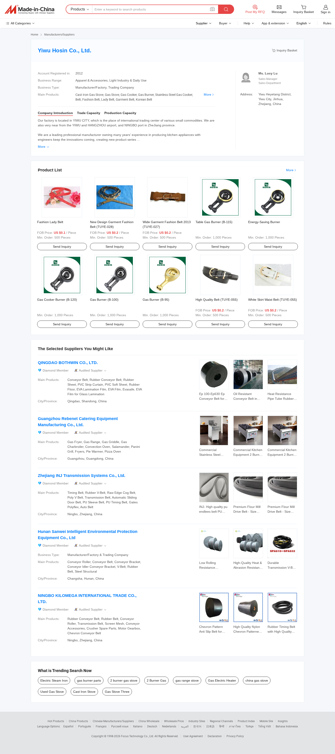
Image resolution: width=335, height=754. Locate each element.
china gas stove (256, 680)
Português (84, 726)
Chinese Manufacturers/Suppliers (113, 721)
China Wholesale (149, 721)
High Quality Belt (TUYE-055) (217, 299)
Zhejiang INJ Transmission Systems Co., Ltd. (81, 475)
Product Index (246, 721)
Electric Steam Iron (54, 680)
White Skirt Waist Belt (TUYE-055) (272, 299)
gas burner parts (89, 680)
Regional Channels (221, 721)
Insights (283, 721)
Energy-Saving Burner (264, 222)
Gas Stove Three (117, 691)
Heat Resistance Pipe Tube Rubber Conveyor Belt (281, 398)
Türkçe (249, 726)
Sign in (325, 12)
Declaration (215, 736)
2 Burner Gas (156, 680)
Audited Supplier (93, 370)
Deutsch (152, 726)
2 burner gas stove (123, 680)
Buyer (223, 23)
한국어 (197, 726)
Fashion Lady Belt (50, 222)
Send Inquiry (62, 246)
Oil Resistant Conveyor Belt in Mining (245, 398)
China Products (78, 721)
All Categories (21, 23)
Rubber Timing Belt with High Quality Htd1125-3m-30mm (282, 631)
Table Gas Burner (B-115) (214, 222)
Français (101, 726)
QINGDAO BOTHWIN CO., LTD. (68, 362)
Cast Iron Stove (84, 691)
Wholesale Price (174, 721)
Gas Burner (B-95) (156, 299)
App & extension (273, 23)
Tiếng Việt (264, 726)
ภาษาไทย (235, 726)
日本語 (210, 726)
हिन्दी (221, 726)
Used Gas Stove (52, 691)
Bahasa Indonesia (287, 726)
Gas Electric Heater (222, 680)
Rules (327, 23)
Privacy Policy (235, 736)
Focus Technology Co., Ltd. (138, 736)
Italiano (137, 726)
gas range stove (187, 680)
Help (247, 23)
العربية (184, 726)
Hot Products (56, 721)
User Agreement (193, 736)
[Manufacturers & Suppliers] (29, 9)
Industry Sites (196, 721)
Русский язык (119, 726)
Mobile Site (266, 721)
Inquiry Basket (284, 50)
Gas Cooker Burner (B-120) (57, 299)
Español (68, 726)
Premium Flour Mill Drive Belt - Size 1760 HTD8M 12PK (247, 511)
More (207, 94)
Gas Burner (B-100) (104, 299)
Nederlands (169, 726)
